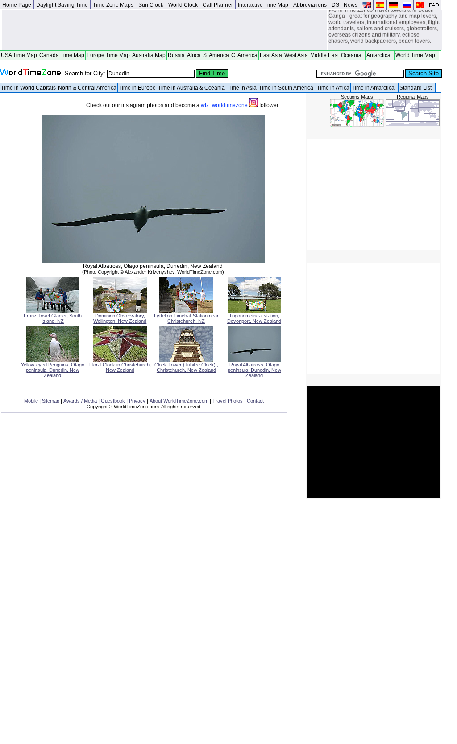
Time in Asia (242, 88)
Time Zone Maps (113, 5)
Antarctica (379, 55)
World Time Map (416, 55)
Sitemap (50, 400)
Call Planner (218, 5)
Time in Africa (333, 88)
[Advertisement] (164, 30)
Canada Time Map (61, 55)
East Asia (271, 55)
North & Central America (87, 88)
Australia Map (149, 55)
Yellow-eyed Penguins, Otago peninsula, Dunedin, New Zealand (52, 370)
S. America (216, 55)
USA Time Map (19, 55)
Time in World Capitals (28, 88)
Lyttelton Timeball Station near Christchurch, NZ (186, 318)
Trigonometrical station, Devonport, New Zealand (254, 318)
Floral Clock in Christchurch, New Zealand (120, 367)
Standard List (416, 88)
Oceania (352, 55)
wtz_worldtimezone (225, 105)
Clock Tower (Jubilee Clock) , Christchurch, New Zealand (186, 367)
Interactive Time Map (263, 5)
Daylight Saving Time (62, 5)
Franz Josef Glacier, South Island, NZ (53, 318)
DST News (344, 5)
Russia (176, 55)
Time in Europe (137, 88)
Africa (194, 55)
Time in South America (287, 88)
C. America (244, 55)
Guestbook (113, 400)
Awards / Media (80, 400)
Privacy (137, 400)
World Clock (183, 5)
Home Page (16, 5)
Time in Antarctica (374, 88)
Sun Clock (150, 5)
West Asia (296, 55)
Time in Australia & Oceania (191, 88)
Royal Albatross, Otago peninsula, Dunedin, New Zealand (254, 370)
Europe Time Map (108, 55)
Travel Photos (227, 400)
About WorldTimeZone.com (179, 400)
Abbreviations (310, 5)
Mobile (31, 400)
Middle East (324, 55)
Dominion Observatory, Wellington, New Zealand (119, 318)
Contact (255, 400)
